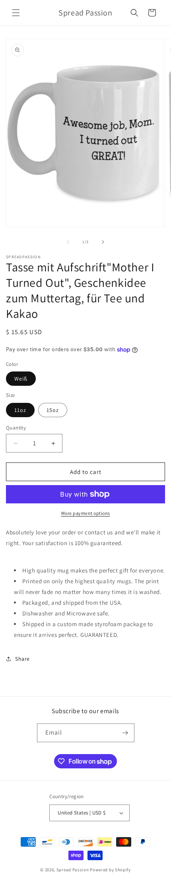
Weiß (20, 378)
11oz (20, 410)
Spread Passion (72, 869)
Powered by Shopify (110, 869)
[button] (16, 12)
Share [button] (22, 658)
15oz (53, 410)
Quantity (16, 427)
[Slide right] (103, 242)
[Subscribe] (125, 732)
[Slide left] (68, 242)
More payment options (85, 513)
